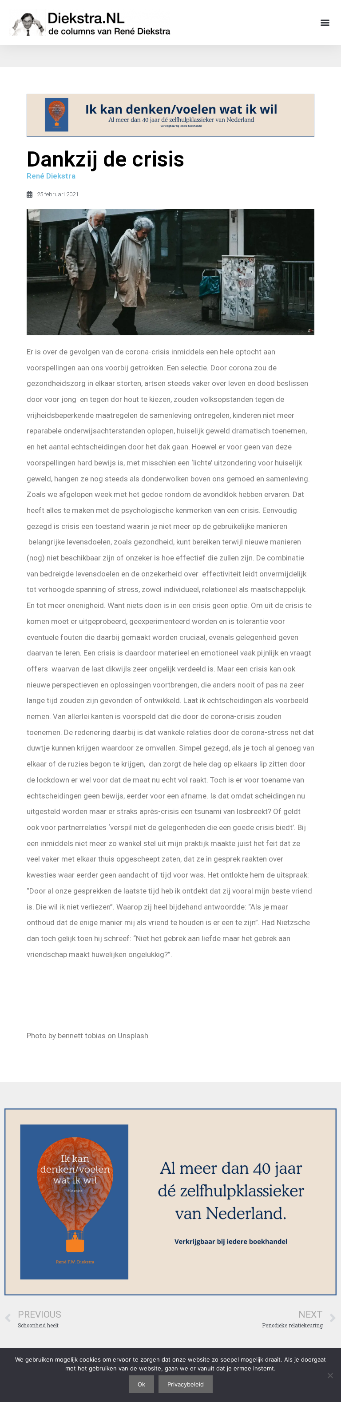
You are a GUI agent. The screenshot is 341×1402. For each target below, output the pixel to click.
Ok (141, 1384)
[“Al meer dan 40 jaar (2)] (170, 1292)
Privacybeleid (185, 1384)
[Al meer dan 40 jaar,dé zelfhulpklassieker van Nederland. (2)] (170, 134)
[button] (324, 22)
